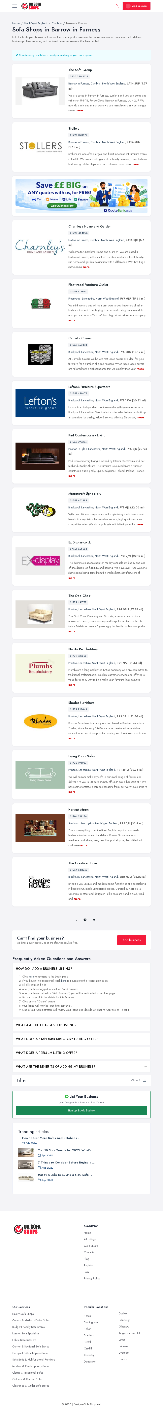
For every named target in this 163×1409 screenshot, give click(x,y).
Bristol (87, 1342)
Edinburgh (124, 1320)
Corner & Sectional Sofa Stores (30, 1346)
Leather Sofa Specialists (25, 1333)
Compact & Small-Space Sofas (30, 1353)
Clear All (136, 1080)
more (79, 110)
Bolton (87, 1329)
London (123, 1359)
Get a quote (91, 1246)
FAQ (86, 1272)
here (31, 977)
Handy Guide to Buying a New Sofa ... (65, 1175)
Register (88, 1265)
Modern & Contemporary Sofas (30, 1366)
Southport (74, 823)
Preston (72, 609)
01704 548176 (78, 816)
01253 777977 (78, 291)
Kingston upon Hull (129, 1333)
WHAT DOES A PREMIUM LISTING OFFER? (46, 1053)
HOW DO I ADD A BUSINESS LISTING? (44, 968)
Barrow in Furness (78, 83)
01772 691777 (78, 602)
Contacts (89, 1252)
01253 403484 (78, 500)
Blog (86, 1259)
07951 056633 (78, 549)
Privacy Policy (92, 1278)
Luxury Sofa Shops (23, 1314)
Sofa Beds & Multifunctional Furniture (33, 1360)
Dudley (123, 1313)
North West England (113, 83)
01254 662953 (78, 870)
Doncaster (90, 1361)
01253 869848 (78, 345)
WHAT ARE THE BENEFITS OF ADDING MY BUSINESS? (55, 1066)
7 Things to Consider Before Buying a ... (66, 1162)
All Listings (90, 1239)
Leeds (122, 1340)
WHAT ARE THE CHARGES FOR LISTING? (46, 1025)
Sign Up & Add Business (81, 1110)
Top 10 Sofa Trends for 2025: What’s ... (66, 1150)
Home (87, 1233)
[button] (144, 1080)
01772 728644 (78, 709)
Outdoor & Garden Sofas (27, 1379)
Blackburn (74, 877)
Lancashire (88, 299)
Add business (131, 940)
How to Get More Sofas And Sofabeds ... (51, 1138)
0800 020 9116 (79, 76)
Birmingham (91, 1322)
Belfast (87, 1316)
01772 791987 (78, 763)
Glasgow (124, 1326)
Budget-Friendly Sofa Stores (28, 1327)
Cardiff (88, 1348)
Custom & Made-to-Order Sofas (30, 1320)
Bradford (89, 1335)
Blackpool (74, 352)
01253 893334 (78, 442)
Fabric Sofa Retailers (24, 1340)
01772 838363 (78, 656)
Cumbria (96, 83)
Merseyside (87, 823)
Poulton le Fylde (77, 449)
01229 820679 (78, 135)
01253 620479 (78, 393)
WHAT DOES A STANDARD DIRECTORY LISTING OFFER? (57, 1039)
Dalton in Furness (78, 240)
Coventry (89, 1355)
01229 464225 (79, 233)
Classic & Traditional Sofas (27, 1373)
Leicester (124, 1346)
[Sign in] (117, 6)
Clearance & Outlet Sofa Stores (30, 1386)
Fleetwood (74, 299)
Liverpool (124, 1353)
